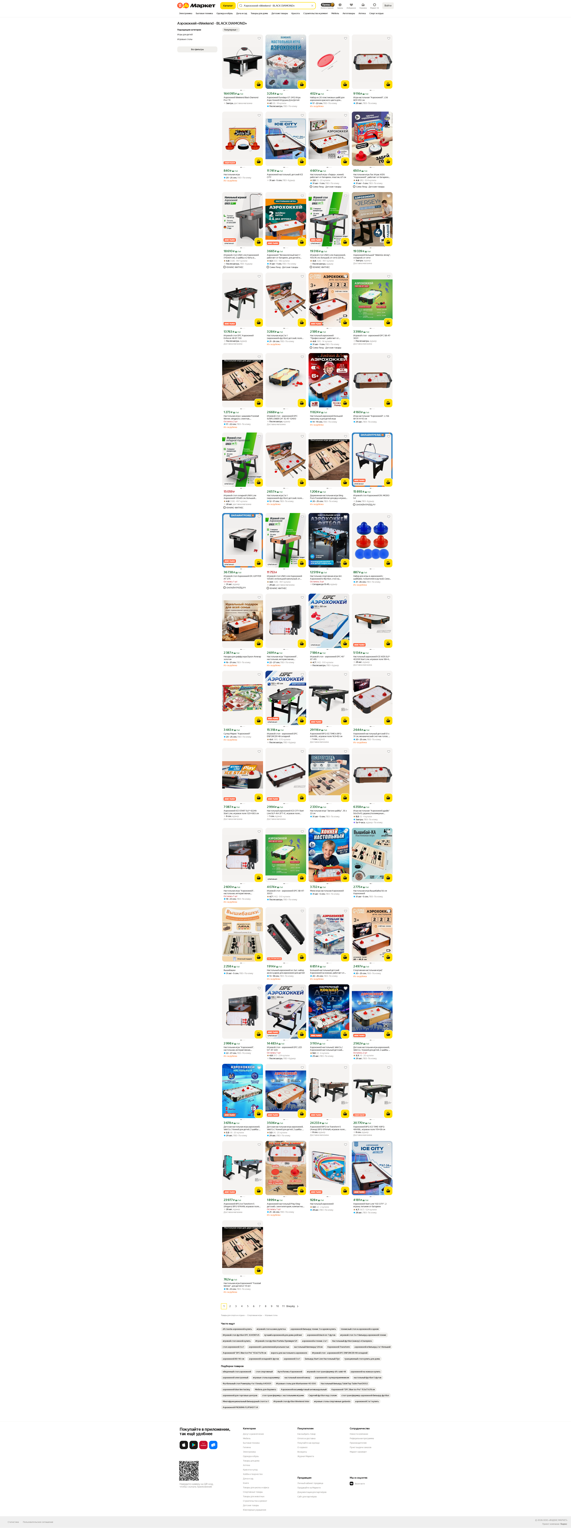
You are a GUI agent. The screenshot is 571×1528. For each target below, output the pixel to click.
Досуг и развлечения (253, 1434)
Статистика (13, 1522)
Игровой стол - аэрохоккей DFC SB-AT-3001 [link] (372, 336)
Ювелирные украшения (254, 1510)
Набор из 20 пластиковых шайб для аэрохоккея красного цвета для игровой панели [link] (327, 98)
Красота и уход (250, 1469)
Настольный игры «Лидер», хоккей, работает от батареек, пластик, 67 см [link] (328, 175)
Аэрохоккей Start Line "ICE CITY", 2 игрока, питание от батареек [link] (369, 1205)
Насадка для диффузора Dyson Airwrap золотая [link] (242, 657)
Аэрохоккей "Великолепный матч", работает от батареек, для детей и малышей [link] (284, 256)
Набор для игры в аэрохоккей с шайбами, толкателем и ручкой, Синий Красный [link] (372, 577)
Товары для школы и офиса (256, 1487)
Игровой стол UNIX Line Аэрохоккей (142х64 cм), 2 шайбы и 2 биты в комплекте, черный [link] (241, 256)
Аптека (246, 1465)
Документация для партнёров (312, 1492)
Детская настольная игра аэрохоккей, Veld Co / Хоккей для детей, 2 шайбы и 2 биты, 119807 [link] (242, 1128)
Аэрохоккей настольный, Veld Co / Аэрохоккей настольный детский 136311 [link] (326, 1048)
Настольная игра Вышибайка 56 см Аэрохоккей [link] (370, 892)
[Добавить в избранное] (259, 38)
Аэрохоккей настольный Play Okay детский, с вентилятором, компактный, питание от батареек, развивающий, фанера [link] (286, 1205)
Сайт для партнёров (307, 1496)
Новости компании (359, 1434)
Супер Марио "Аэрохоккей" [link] (237, 733)
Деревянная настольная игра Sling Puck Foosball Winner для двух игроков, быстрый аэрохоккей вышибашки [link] (329, 496)
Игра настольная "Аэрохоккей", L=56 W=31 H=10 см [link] (371, 417)
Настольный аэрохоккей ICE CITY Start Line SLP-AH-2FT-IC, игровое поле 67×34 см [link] (285, 812)
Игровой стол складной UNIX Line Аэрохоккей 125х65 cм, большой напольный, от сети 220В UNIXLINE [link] (241, 496)
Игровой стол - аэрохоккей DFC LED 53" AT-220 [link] (284, 1048)
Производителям (358, 1443)
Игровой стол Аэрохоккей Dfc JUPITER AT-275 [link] (242, 577)
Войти (388, 5)
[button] (231, 29)
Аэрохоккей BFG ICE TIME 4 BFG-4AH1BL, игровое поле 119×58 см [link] (369, 1128)
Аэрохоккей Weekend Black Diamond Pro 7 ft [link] (241, 98)
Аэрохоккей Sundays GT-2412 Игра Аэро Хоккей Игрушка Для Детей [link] (283, 98)
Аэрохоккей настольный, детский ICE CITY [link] (285, 175)
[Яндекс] (563, 1524)
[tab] (185, 13)
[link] (237, 1329)
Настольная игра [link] (232, 174)
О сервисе (302, 1447)
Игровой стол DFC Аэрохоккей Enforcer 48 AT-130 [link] (239, 336)
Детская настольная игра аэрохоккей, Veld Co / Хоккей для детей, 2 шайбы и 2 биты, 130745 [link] (285, 1128)
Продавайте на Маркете (309, 1487)
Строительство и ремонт (255, 1501)
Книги (246, 1483)
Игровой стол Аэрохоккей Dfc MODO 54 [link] (371, 496)
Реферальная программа (362, 1438)
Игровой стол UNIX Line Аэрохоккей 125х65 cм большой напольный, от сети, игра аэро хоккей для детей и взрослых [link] (284, 577)
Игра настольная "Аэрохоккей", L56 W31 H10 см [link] (370, 98)
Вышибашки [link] (229, 970)
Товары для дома (251, 1461)
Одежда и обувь (251, 1456)
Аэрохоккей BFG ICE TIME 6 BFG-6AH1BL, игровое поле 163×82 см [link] (326, 735)
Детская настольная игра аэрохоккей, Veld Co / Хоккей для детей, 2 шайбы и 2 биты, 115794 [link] (371, 1048)
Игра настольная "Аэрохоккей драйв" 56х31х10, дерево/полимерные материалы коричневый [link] (371, 812)
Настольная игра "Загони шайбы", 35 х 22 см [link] (328, 812)
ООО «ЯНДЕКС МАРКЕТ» (555, 1520)
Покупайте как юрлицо (308, 1443)
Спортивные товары (253, 1492)
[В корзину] (258, 84)
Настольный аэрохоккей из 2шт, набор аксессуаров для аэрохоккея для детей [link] (286, 971)
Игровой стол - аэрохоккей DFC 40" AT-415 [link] (327, 657)
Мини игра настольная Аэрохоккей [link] (327, 891)
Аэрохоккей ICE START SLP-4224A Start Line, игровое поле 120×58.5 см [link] (241, 812)
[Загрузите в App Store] (184, 1449)
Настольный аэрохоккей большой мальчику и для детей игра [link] (326, 417)
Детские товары (251, 1505)
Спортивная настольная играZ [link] (367, 970)
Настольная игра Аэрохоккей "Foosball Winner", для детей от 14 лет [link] (242, 1284)
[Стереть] (312, 6)
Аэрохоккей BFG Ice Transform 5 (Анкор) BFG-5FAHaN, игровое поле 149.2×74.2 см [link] (327, 1128)
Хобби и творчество (253, 1474)
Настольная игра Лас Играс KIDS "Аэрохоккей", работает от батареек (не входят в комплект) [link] (371, 176)
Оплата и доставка (306, 1438)
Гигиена (247, 1447)
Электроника (249, 1452)
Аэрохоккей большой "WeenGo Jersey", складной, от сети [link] (372, 256)
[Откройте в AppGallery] (203, 1449)
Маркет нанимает (358, 1452)
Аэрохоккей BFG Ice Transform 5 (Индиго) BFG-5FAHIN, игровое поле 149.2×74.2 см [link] (241, 1205)
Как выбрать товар (306, 1434)
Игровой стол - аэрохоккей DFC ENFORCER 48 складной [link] (282, 735)
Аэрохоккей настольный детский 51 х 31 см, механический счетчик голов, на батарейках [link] (372, 735)
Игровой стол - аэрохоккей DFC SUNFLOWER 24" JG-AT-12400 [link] (282, 417)
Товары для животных (253, 1496)
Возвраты (302, 1452)
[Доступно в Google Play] (193, 1449)
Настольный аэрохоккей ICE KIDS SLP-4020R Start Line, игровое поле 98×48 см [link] (371, 658)
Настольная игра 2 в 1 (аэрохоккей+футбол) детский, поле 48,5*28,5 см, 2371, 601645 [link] (284, 337)
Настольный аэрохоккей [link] (322, 1204)
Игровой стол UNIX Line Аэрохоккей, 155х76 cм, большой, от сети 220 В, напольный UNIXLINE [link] (328, 256)
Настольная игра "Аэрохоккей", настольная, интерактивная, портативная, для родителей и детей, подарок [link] (285, 658)
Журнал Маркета (305, 1456)
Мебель (247, 1438)
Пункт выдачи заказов (360, 1447)
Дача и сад (248, 1478)
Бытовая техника (251, 1443)
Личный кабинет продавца (310, 1483)
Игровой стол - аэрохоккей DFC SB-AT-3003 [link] (285, 892)
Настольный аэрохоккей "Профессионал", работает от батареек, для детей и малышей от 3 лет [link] (327, 337)
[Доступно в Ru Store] (213, 1449)
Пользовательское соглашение (38, 1522)
